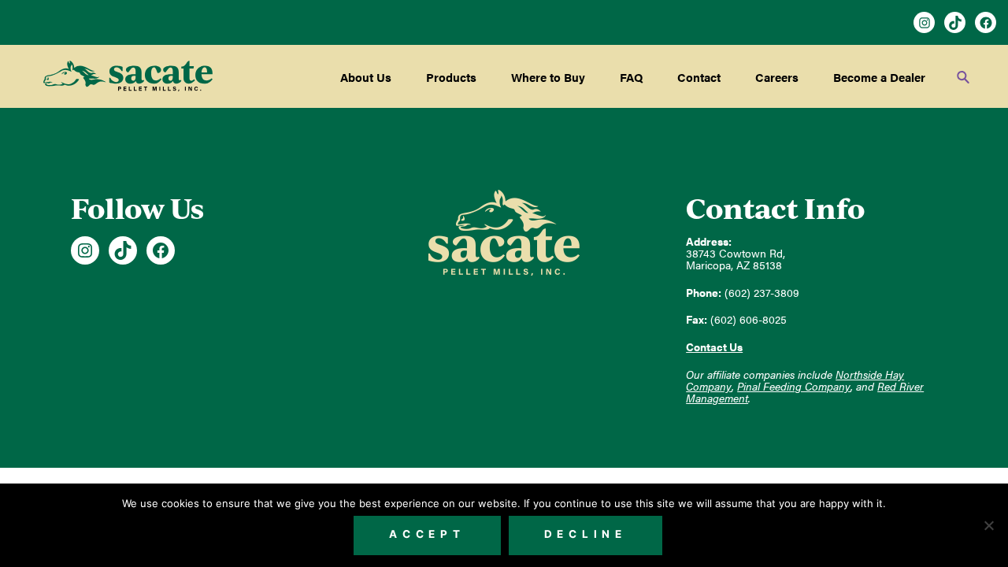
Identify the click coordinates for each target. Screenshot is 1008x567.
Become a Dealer (879, 77)
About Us (365, 77)
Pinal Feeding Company (793, 386)
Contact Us (714, 346)
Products (451, 77)
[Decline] (988, 525)
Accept (427, 534)
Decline (585, 534)
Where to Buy (548, 77)
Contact (699, 77)
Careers (777, 77)
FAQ (631, 77)
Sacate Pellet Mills (127, 76)
